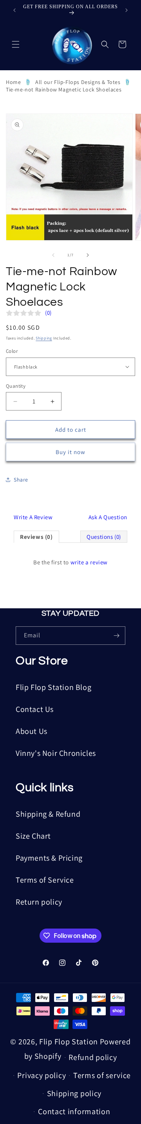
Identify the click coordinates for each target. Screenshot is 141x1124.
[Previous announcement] (14, 10)
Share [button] (21, 479)
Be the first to (70, 562)
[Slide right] (87, 255)
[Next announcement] (126, 10)
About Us (31, 731)
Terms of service (102, 1075)
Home (13, 82)
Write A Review (33, 517)
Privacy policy (41, 1075)
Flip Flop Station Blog (53, 687)
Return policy (39, 902)
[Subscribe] (116, 635)
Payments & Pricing (49, 858)
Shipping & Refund (48, 814)
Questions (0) (104, 536)
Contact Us (35, 709)
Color (12, 351)
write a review (89, 562)
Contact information (74, 1111)
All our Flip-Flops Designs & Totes (77, 82)
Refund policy (93, 1057)
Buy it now (70, 452)
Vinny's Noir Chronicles (56, 753)
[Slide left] (53, 255)
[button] (15, 44)
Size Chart (33, 836)
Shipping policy (74, 1093)
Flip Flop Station (69, 1041)
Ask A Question (108, 517)
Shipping (44, 338)
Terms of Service (45, 880)
